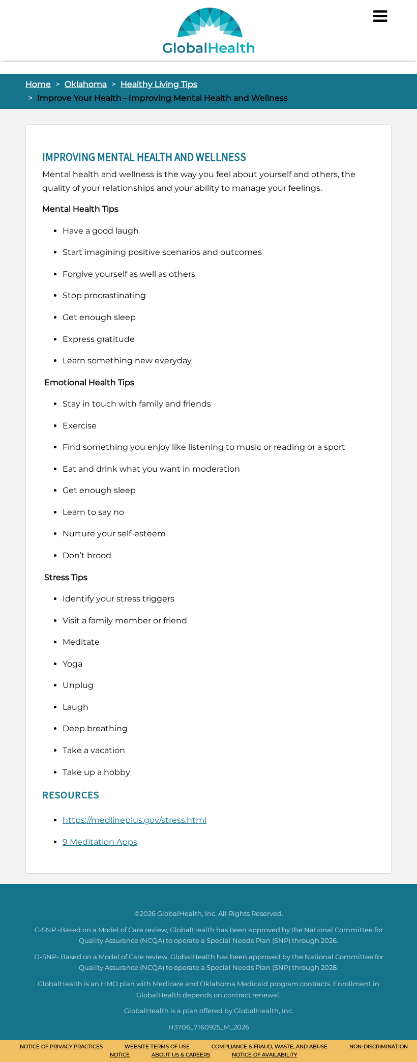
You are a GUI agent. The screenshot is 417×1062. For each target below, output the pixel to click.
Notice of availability (264, 1054)
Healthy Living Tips (159, 84)
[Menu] (380, 16)
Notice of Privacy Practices (61, 1046)
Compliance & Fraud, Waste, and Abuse (269, 1046)
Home (38, 84)
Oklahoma (86, 84)
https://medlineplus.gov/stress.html (134, 820)
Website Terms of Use (157, 1046)
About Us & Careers (181, 1054)
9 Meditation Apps (100, 842)
